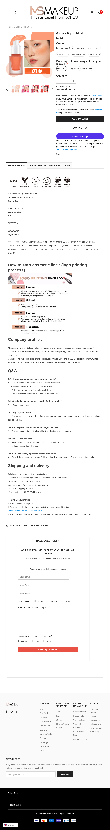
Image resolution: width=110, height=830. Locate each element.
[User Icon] (92, 12)
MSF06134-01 (63, 48)
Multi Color (87, 69)
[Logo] (55, 12)
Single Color (74, 69)
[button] (10, 825)
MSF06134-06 (94, 54)
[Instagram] (11, 711)
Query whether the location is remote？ (25, 511)
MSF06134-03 (94, 48)
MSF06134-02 (78, 48)
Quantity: (62, 75)
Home (8, 27)
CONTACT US (97, 96)
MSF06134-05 (78, 54)
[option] (30, 56)
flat (9, 796)
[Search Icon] (15, 12)
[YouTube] (16, 711)
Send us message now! (67, 149)
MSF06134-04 (63, 54)
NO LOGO (62, 69)
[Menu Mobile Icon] (7, 12)
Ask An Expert (39, 526)
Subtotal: (61, 89)
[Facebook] (6, 711)
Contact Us (80, 128)
